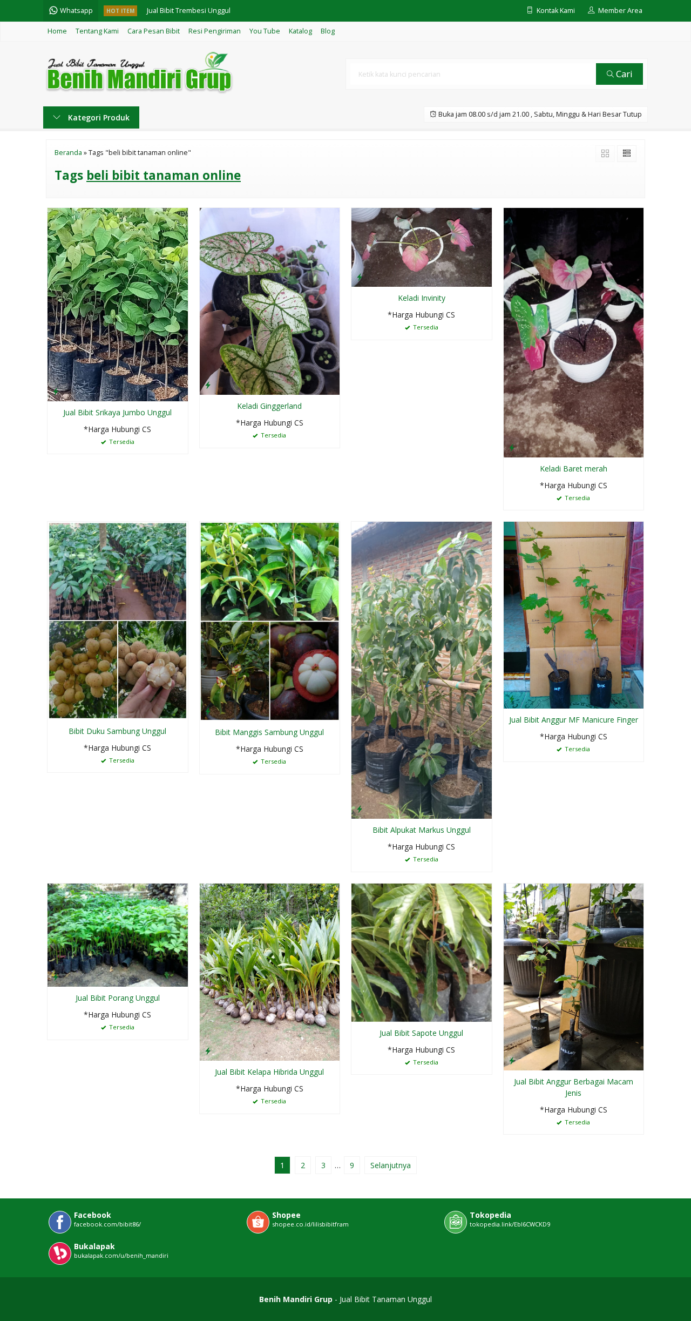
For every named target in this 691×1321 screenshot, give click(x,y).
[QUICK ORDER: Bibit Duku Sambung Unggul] (55, 709)
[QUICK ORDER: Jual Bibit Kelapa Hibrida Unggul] (207, 1050)
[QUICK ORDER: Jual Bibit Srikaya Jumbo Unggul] (55, 391)
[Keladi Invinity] (421, 246)
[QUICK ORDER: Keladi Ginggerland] (207, 384)
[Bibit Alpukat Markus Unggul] (421, 669)
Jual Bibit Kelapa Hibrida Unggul (269, 1072)
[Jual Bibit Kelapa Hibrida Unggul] (270, 971)
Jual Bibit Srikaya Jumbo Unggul (117, 412)
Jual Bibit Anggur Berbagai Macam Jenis (573, 1087)
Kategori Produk (98, 117)
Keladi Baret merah (573, 468)
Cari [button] (623, 74)
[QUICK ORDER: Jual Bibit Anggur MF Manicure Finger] (511, 698)
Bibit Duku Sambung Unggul (117, 731)
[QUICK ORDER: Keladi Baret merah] (511, 447)
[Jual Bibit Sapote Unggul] (421, 951)
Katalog (300, 31)
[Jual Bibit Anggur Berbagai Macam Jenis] (574, 975)
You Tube (264, 31)
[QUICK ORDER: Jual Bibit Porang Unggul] (55, 976)
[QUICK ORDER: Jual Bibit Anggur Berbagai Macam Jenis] (511, 1060)
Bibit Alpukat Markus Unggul (421, 830)
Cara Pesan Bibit (153, 31)
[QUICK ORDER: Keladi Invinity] (359, 276)
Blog (328, 31)
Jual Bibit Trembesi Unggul (189, 10)
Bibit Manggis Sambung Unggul (269, 732)
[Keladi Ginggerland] (270, 300)
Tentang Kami (97, 31)
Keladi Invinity (421, 298)
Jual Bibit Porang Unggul (118, 998)
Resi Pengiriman (214, 31)
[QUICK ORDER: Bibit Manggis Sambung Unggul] (207, 710)
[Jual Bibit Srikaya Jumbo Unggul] (118, 304)
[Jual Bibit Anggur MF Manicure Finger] (574, 614)
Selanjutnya (390, 1165)
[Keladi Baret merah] (574, 332)
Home (57, 31)
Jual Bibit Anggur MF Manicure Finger (573, 720)
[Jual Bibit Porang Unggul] (118, 934)
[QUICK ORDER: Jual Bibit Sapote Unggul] (359, 1011)
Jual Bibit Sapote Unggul (421, 1033)
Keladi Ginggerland (269, 406)
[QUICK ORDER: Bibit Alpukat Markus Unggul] (359, 808)
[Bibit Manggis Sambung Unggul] (270, 620)
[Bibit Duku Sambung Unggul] (118, 620)
